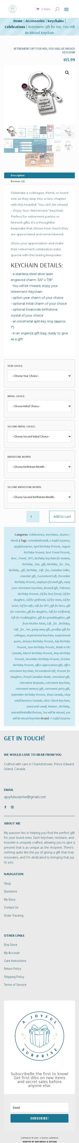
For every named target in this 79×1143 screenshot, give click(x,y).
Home (18, 20)
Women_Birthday (58, 706)
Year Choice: (15, 365)
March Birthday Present (37, 653)
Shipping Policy (14, 977)
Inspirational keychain (40, 635)
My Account (12, 953)
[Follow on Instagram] (12, 807)
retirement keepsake (32, 683)
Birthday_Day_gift (33, 564)
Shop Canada (55, 695)
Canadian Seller (59, 570)
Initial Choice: (16, 396)
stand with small (36, 706)
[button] (67, 73)
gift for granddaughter (51, 617)
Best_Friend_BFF (22, 558)
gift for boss (57, 606)
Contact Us (11, 907)
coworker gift (28, 576)
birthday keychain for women (51, 558)
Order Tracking (13, 916)
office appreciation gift (48, 665)
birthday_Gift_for (38, 570)
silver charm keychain (56, 700)
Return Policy (12, 969)
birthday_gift (17, 570)
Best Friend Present (57, 552)
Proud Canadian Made (36, 677)
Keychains (56, 20)
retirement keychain (57, 683)
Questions (10, 891)
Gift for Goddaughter (23, 617)
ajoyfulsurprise (23, 546)
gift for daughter (37, 612)
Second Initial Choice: (21, 426)
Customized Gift (47, 576)
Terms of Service (15, 985)
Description (18, 175)
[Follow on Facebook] (5, 807)
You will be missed (53, 712)
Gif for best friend (50, 594)
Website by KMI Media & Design (40, 1141)
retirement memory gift (29, 689)
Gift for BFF (41, 606)
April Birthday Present (46, 546)
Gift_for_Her (22, 629)
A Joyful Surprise (60, 718)
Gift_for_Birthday (58, 623)
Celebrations (15, 26)
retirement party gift (57, 689)
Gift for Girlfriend (58, 612)
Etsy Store (10, 945)
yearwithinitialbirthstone (26, 712)
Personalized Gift (45, 671)
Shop (7, 884)
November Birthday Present (42, 659)
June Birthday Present (41, 647)
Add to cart (62, 516)
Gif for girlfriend (35, 600)
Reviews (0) (18, 181)
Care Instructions (15, 961)
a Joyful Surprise (59, 540)
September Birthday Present (28, 695)
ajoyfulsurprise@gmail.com (25, 796)
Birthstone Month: (19, 456)
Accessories (35, 20)
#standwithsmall (38, 540)
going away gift (41, 629)
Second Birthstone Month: (24, 487)
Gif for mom (54, 600)
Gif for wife (26, 606)
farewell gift (51, 588)
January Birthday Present (37, 641)
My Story (9, 900)
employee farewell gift (49, 582)
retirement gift (60, 677)
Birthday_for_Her (58, 564)
